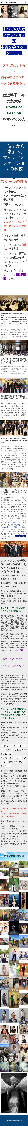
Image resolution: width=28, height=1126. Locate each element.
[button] (12, 16)
